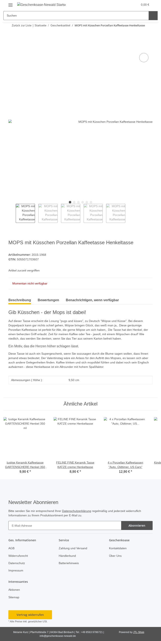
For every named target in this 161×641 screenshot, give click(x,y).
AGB (11, 548)
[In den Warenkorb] (11, 47)
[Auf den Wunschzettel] (143, 57)
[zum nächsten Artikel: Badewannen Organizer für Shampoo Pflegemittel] (148, 33)
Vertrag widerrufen (30, 615)
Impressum (15, 570)
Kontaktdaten (118, 548)
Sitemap (13, 597)
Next (129, 213)
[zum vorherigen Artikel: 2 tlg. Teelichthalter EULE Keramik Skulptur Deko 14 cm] (139, 33)
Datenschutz (16, 563)
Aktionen (14, 589)
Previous (12, 213)
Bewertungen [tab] (48, 300)
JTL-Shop (138, 632)
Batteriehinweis (69, 563)
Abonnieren (137, 525)
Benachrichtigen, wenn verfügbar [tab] (92, 300)
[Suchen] (153, 15)
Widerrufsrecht (18, 555)
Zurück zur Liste (21, 25)
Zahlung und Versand (73, 548)
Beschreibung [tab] (19, 300)
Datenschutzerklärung (76, 511)
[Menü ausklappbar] (10, 3)
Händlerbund (67, 555)
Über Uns (115, 555)
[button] (118, 4)
